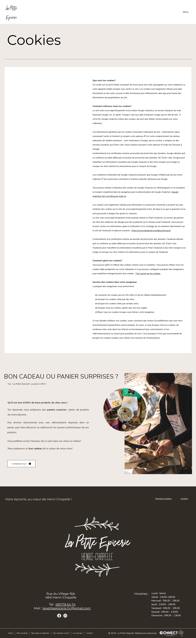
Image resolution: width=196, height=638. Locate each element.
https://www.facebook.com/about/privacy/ (151, 230)
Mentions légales (163, 498)
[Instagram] (65, 616)
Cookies (184, 498)
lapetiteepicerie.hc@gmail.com (67, 608)
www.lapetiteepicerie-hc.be (117, 110)
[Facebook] (59, 616)
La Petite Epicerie (11, 12)
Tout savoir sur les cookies (147, 273)
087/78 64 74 (65, 604)
